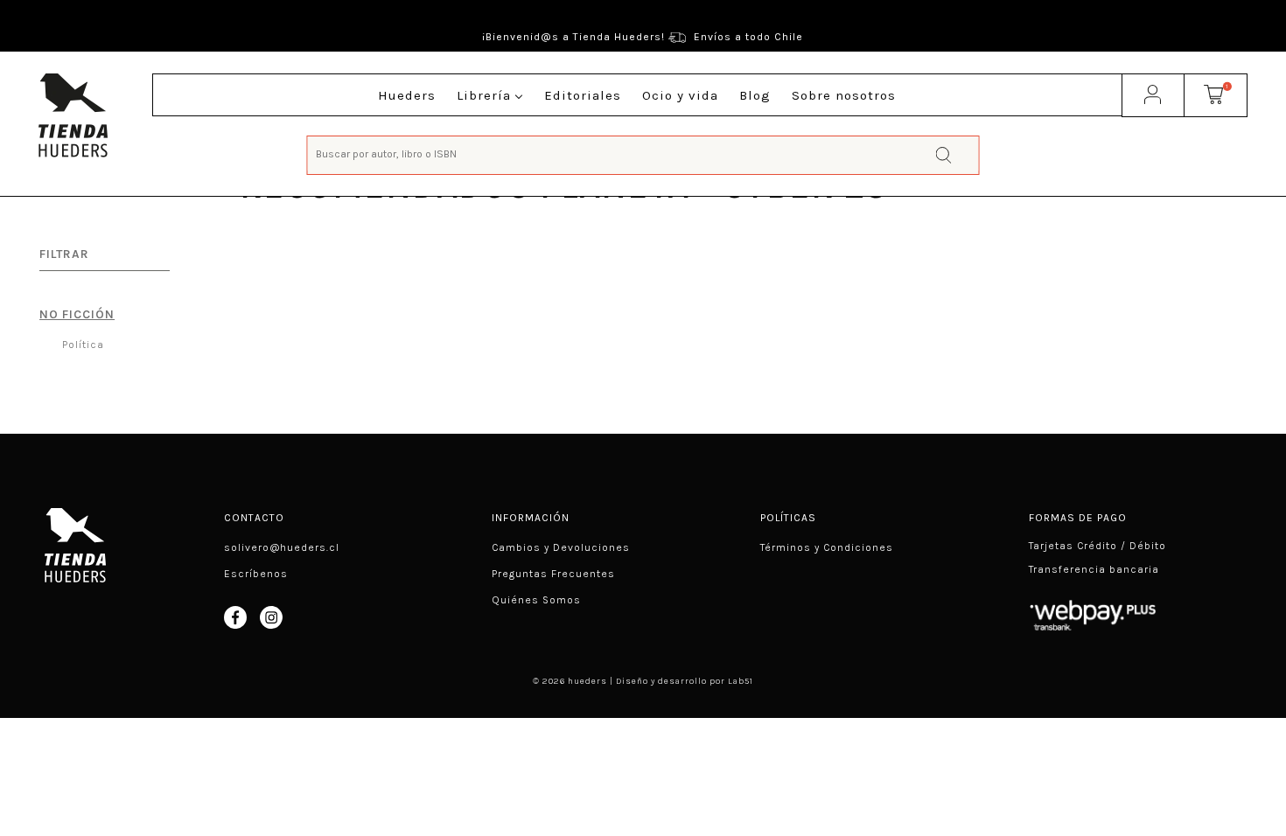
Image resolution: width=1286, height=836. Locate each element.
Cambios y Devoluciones (561, 547)
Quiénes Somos (536, 600)
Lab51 (740, 681)
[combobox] (642, 153)
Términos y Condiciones (826, 547)
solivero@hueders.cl (281, 547)
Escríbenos (256, 574)
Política (81, 344)
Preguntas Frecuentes (553, 574)
